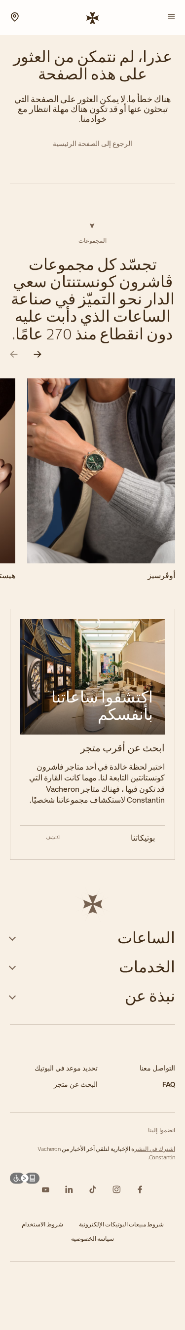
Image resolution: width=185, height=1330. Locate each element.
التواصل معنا (157, 1068)
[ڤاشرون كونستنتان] (92, 17)
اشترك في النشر (154, 1148)
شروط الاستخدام (42, 1224)
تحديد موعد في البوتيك (66, 1068)
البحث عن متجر (76, 1084)
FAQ (168, 1084)
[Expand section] (12, 937)
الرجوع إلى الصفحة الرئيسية (92, 144)
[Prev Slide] (14, 354)
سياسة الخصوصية (92, 1238)
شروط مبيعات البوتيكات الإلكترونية (121, 1224)
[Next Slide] (37, 354)
